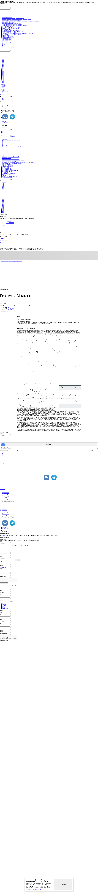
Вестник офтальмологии (7, 17)
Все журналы (13, 8)
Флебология (4, 46)
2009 (3, 71)
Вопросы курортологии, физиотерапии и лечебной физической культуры (16, 19)
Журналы (4, 84)
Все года (12, 50)
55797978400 (11, 222)
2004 (3, 76)
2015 (3, 65)
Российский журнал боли (7, 42)
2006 (3, 74)
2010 (3, 70)
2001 (3, 79)
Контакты (4, 92)
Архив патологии (5, 143)
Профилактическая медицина (8, 37)
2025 (3, 54)
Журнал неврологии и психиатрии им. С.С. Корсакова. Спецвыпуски (15, 25)
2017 (3, 63)
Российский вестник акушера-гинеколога (10, 41)
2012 (3, 68)
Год (11, 179)
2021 (3, 59)
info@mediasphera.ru (6, 112)
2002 (3, 78)
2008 (3, 72)
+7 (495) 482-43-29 (3, 127)
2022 (3, 58)
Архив (3, 86)
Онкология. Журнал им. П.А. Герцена (9, 32)
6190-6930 (9, 221)
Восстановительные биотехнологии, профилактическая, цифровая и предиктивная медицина (20, 21)
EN (3, 98)
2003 (3, 77)
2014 (3, 66)
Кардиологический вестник (7, 26)
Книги (3, 87)
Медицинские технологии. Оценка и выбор (10, 30)
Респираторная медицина (7, 38)
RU (11, 96)
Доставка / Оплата (5, 91)
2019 (3, 61)
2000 (3, 80)
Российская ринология (6, 39)
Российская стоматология (7, 40)
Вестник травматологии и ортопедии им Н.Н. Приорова (13, 18)
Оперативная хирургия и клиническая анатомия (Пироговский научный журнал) (18, 33)
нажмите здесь (39, 889)
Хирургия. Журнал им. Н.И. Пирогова (9, 47)
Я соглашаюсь (63, 884)
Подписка (4, 85)
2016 (3, 64)
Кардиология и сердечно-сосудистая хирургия (11, 27)
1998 (3, 82)
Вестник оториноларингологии (8, 16)
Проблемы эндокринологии (7, 36)
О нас (3, 89)
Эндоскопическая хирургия (7, 48)
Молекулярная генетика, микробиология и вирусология (13, 31)
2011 (3, 69)
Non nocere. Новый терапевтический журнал (11, 11)
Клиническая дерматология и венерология (10, 28)
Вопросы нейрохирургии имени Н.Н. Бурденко (11, 20)
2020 (3, 60)
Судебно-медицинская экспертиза (8, 44)
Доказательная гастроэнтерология (8, 22)
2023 (3, 186)
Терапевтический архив (7, 45)
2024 (3, 185)
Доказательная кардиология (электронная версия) (11, 23)
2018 (3, 62)
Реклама (3, 90)
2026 (3, 53)
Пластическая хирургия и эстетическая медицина (11, 34)
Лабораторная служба (6, 29)
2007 (3, 73)
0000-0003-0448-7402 (10, 223)
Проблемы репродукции (7, 35)
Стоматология (5, 43)
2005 (3, 75)
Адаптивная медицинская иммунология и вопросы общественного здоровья (17, 12)
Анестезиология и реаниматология (9, 142)
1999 (3, 81)
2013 (3, 67)
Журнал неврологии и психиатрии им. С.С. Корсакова (12, 24)
